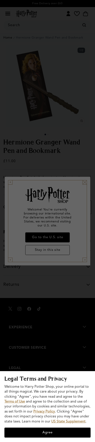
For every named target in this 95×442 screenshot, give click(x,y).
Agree (47, 432)
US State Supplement (68, 421)
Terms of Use (14, 401)
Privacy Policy (44, 411)
